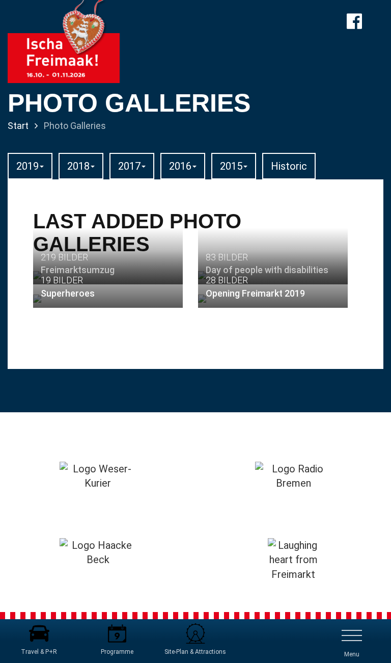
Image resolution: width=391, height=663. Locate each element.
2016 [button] (180, 166)
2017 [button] (129, 166)
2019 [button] (27, 166)
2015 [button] (231, 166)
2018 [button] (78, 166)
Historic (289, 166)
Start (18, 125)
